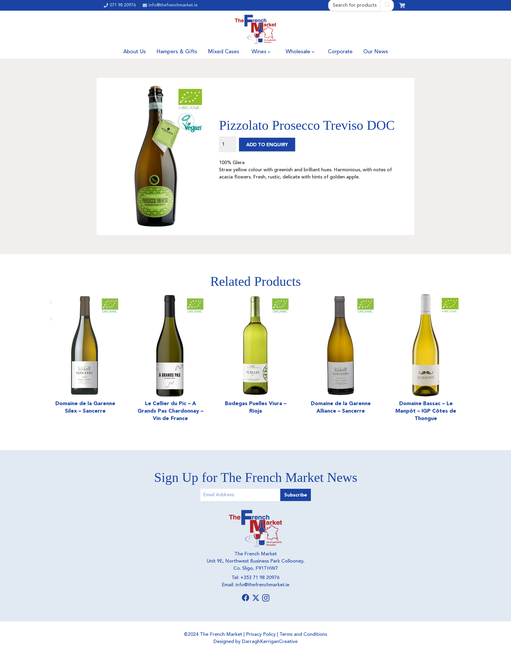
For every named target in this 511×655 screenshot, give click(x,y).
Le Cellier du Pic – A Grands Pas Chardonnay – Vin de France (170, 410)
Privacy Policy (261, 634)
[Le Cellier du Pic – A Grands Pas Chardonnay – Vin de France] (170, 345)
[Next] (51, 318)
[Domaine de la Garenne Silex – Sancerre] (85, 345)
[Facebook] (245, 597)
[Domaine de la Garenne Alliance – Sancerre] (340, 345)
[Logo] (256, 29)
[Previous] (51, 301)
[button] (269, 52)
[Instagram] (265, 598)
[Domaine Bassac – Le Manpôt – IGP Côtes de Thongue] (426, 345)
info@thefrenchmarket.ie (262, 585)
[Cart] (402, 5)
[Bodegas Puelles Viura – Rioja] (255, 345)
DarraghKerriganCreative (270, 641)
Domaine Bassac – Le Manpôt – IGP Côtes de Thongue (425, 410)
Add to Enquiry (267, 144)
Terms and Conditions (303, 634)
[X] (255, 598)
